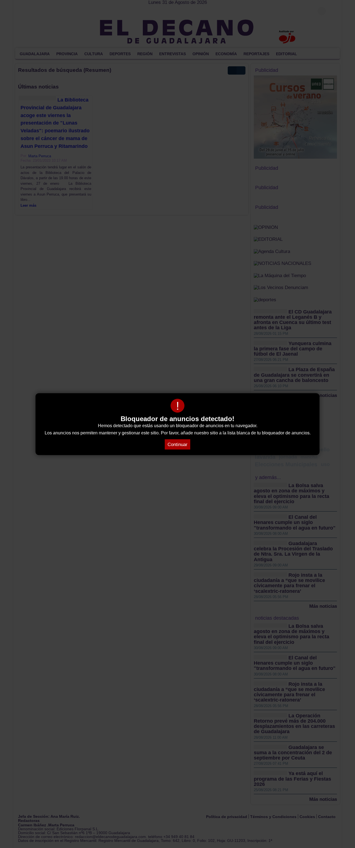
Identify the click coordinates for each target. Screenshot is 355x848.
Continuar (177, 444)
